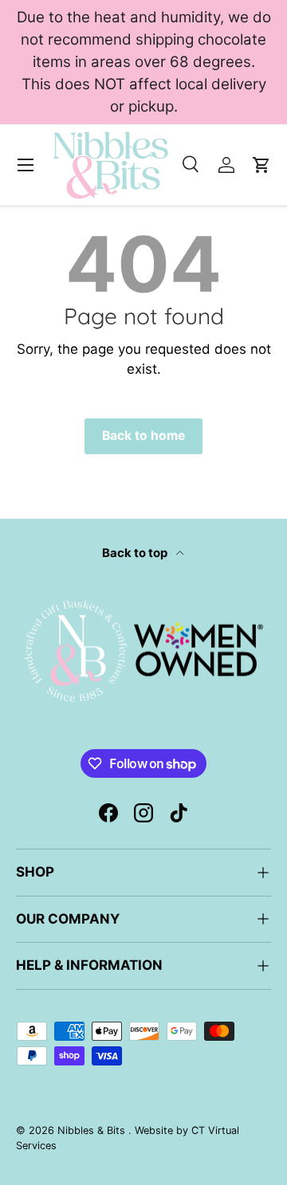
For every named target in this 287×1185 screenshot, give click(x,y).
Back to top (136, 553)
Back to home (143, 435)
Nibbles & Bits (92, 1130)
